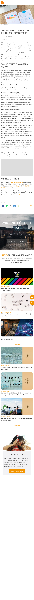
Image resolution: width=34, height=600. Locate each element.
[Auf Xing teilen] (18, 205)
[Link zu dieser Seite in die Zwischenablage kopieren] (31, 205)
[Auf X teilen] (10, 205)
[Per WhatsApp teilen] (6, 205)
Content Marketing (17, 182)
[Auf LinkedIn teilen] (14, 205)
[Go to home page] (5, 2)
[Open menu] (31, 2)
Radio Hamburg (14, 186)
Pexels (6, 24)
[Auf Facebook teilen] (2, 205)
